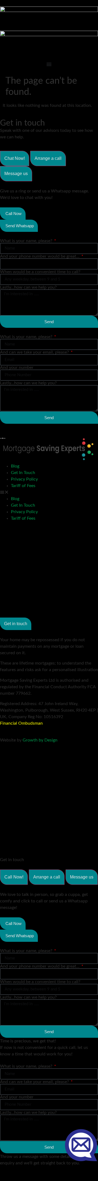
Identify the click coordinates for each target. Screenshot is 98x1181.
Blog (15, 466)
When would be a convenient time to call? (40, 272)
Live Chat (81, 1145)
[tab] (14, 158)
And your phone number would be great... (40, 256)
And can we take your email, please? (35, 352)
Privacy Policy (24, 479)
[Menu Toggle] (49, 64)
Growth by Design (40, 740)
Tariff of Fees (23, 486)
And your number (16, 367)
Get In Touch (23, 472)
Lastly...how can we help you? (28, 287)
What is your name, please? (26, 241)
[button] (49, 492)
